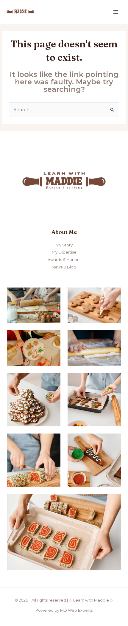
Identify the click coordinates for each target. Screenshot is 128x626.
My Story (64, 245)
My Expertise (64, 252)
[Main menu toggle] (116, 12)
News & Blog (64, 267)
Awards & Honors (64, 259)
